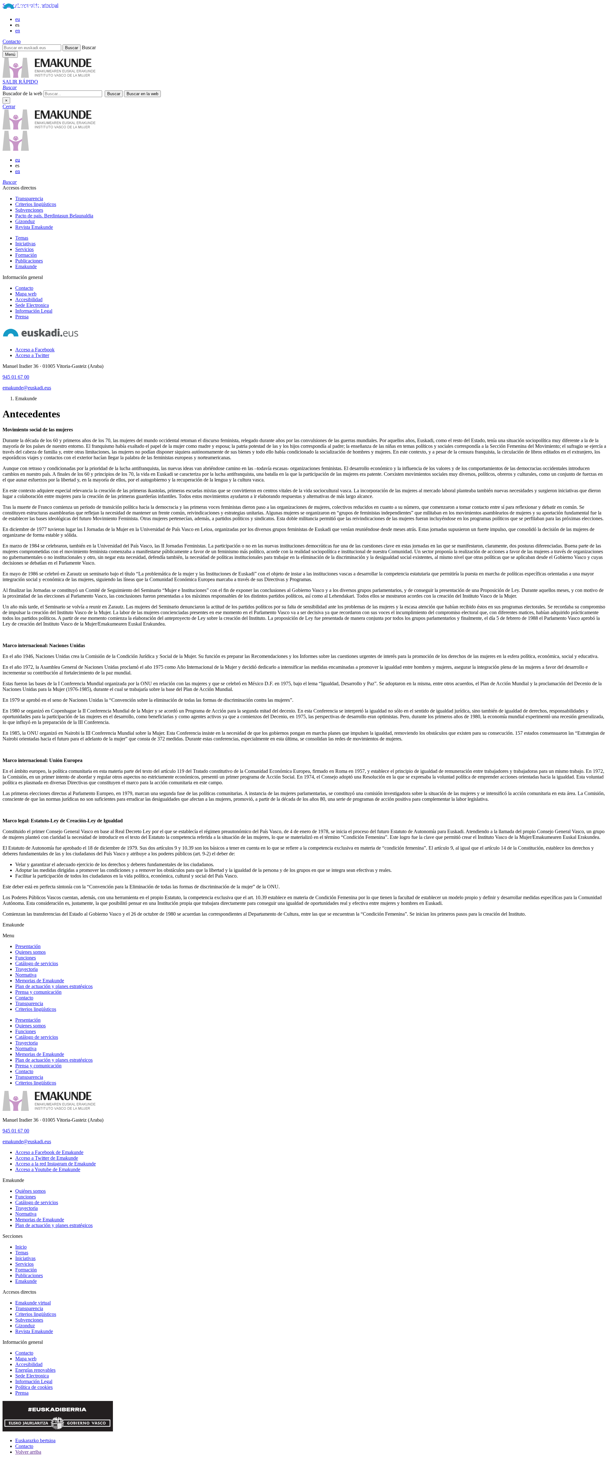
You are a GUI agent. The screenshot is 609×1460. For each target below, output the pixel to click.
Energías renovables (35, 1370)
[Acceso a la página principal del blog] (16, 149)
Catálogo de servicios (36, 963)
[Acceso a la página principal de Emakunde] (49, 127)
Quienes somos (30, 952)
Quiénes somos (30, 1191)
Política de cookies (34, 1387)
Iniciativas (25, 243)
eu (17, 19)
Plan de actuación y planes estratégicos (54, 986)
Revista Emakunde (34, 227)
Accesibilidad (29, 299)
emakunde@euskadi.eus (27, 387)
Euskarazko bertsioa (35, 1440)
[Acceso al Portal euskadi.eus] (29, 8)
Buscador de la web (22, 93)
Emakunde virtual (33, 1302)
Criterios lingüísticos (35, 204)
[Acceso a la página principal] (49, 76)
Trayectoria (26, 969)
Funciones (25, 957)
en (17, 30)
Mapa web (25, 293)
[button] (10, 87)
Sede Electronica (32, 305)
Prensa (22, 316)
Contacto (12, 41)
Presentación (28, 946)
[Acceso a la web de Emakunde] (49, 1109)
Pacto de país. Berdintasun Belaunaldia (54, 215)
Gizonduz (25, 221)
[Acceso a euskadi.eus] (41, 339)
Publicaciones (29, 260)
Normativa (25, 975)
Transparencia (29, 198)
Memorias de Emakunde (39, 980)
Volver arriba (28, 1452)
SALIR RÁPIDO (20, 81)
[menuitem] (310, 199)
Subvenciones (29, 210)
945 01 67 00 (16, 377)
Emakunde (26, 266)
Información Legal (33, 311)
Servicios (24, 249)
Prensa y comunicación (38, 992)
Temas (21, 238)
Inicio (21, 1247)
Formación (26, 255)
